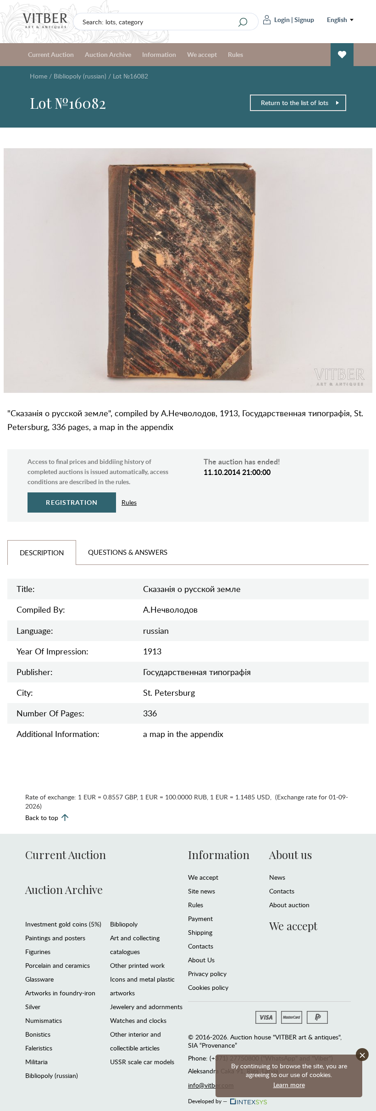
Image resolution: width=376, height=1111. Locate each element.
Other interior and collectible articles (135, 1041)
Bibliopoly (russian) (80, 76)
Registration (72, 502)
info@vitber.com (211, 1085)
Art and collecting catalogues (135, 944)
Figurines (37, 951)
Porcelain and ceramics (57, 965)
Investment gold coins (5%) (63, 924)
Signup (304, 19)
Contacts (200, 946)
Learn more (289, 1084)
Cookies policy (208, 987)
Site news (201, 891)
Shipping (200, 932)
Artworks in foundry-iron (60, 992)
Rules (235, 54)
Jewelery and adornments (146, 1006)
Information (218, 854)
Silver (32, 1006)
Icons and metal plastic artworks (142, 986)
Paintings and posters (55, 937)
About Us (201, 959)
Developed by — (207, 1099)
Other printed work (137, 965)
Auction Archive (64, 889)
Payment (200, 918)
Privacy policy (207, 973)
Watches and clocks (138, 1020)
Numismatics (43, 1020)
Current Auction (65, 854)
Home (38, 76)
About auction (289, 904)
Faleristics (38, 1048)
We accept (203, 877)
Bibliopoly (124, 924)
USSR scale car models (142, 1061)
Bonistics (37, 1034)
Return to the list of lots (294, 102)
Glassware (39, 979)
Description (42, 552)
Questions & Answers (127, 552)
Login (282, 19)
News (277, 877)
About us (290, 854)
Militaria (36, 1061)
